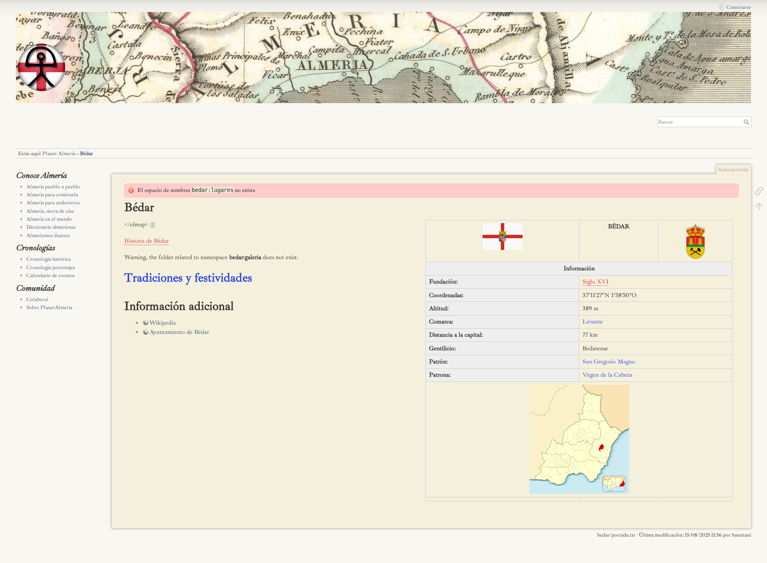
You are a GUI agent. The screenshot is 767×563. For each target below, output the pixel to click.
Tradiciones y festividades (188, 277)
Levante (592, 321)
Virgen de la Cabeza (607, 375)
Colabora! (37, 299)
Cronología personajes (50, 267)
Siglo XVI (595, 281)
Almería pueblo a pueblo (53, 187)
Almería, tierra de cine (50, 211)
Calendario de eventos (50, 275)
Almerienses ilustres (48, 235)
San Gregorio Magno (608, 361)
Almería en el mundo (49, 219)
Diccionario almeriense (51, 227)
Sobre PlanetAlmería (49, 307)
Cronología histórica (48, 259)
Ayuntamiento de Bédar (179, 332)
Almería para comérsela (52, 195)
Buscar (747, 122)
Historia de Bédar (146, 241)
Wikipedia (162, 323)
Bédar (86, 153)
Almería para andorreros (53, 203)
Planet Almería (59, 153)
